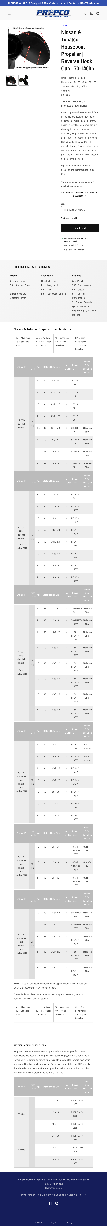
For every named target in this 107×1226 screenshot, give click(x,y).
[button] (9, 13)
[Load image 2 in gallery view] (23, 80)
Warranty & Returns (76, 1194)
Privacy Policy (28, 1194)
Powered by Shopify (65, 1223)
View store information (74, 249)
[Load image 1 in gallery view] (11, 80)
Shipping (60, 1194)
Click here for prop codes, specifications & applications (79, 194)
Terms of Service (45, 1194)
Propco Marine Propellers (49, 1223)
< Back (64, 26)
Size (63, 204)
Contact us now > (53, 1188)
